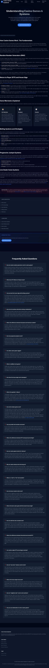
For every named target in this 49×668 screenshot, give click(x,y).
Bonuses (38, 1)
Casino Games (26, 2)
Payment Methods (4, 647)
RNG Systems (4, 202)
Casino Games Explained (6, 221)
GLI (37, 68)
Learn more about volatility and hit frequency (27, 92)
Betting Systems (4, 209)
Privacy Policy (3, 653)
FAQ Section (4, 211)
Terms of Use (3, 655)
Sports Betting (32, 2)
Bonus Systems (4, 226)
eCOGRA (28, 68)
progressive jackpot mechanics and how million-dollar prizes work (12, 158)
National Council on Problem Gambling (30, 191)
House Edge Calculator (6, 240)
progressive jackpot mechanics (32, 343)
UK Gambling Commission (8, 83)
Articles (17, 1)
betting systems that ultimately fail (22, 400)
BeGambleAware (17, 191)
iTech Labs (33, 68)
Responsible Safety (44, 2)
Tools (22, 1)
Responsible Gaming (5, 228)
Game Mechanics (4, 207)
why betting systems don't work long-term (16, 302)
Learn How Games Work (24, 24)
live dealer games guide (29, 417)
